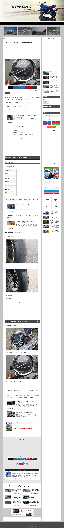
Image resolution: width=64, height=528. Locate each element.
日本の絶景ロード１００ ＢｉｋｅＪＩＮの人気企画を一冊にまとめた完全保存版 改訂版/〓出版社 (25, 423)
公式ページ (51, 193)
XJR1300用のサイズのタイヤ (18, 132)
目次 (20, 126)
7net (30, 428)
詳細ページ (51, 191)
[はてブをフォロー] (17, 464)
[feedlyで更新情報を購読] (17, 478)
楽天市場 (15, 428)
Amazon (19, 428)
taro (13, 472)
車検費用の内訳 (15, 130)
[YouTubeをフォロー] (20, 464)
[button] (34, 87)
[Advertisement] (22, 51)
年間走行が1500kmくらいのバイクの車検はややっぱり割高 (22, 134)
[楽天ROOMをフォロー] (22, 464)
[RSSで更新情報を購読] (27, 464)
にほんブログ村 (46, 101)
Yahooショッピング (25, 428)
